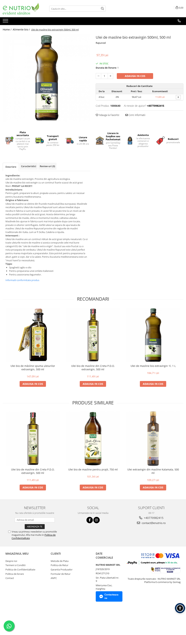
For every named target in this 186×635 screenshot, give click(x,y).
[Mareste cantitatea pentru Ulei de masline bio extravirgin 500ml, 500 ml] (110, 76)
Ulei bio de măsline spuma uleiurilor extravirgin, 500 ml (33, 367)
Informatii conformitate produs (22, 280)
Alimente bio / (22, 29)
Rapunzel (101, 42)
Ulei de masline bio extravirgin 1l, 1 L (153, 366)
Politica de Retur (59, 565)
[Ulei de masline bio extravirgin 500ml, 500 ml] (46, 78)
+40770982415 (153, 518)
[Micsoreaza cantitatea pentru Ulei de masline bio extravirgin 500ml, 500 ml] (98, 76)
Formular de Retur (60, 573)
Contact (9, 578)
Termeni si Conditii (15, 565)
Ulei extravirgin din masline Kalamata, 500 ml (153, 471)
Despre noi (11, 561)
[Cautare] (102, 9)
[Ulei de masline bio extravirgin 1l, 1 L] (153, 335)
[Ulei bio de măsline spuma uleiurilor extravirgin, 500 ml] (33, 335)
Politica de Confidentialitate (20, 569)
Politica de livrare (14, 573)
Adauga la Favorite (108, 115)
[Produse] (6, 21)
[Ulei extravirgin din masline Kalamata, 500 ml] (153, 438)
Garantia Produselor (61, 569)
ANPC (54, 578)
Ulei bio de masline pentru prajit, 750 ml (93, 469)
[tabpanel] (46, 78)
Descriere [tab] (10, 166)
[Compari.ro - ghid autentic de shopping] (18, 617)
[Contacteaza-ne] (179, 20)
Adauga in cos (135, 76)
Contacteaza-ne (111, 596)
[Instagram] (96, 520)
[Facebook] (89, 520)
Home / (7, 29)
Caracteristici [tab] (28, 166)
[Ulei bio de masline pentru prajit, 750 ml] (93, 438)
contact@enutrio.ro (153, 523)
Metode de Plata (59, 561)
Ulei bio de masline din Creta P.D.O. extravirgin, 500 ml (93, 367)
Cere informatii (136, 115)
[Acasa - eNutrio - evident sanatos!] (21, 9)
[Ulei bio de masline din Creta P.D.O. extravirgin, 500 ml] (93, 335)
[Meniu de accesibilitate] (180, 608)
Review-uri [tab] (47, 166)
